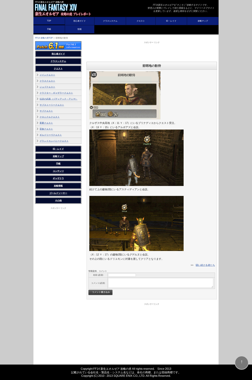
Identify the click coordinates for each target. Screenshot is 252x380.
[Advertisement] (152, 51)
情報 (79, 29)
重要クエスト (46, 123)
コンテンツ (58, 171)
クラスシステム (110, 21)
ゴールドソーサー (58, 193)
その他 (58, 200)
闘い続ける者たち (205, 265)
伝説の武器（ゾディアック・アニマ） (58, 99)
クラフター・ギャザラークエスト (56, 93)
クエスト (141, 21)
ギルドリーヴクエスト (51, 135)
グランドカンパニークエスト (54, 141)
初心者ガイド (79, 21)
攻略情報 (58, 185)
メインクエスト (47, 75)
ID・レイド (171, 21)
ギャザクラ (58, 178)
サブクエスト (46, 111)
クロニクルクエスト (50, 117)
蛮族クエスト (46, 129)
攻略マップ (203, 21)
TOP (49, 21)
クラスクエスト (47, 81)
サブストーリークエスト (52, 105)
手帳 (49, 29)
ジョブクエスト (47, 87)
